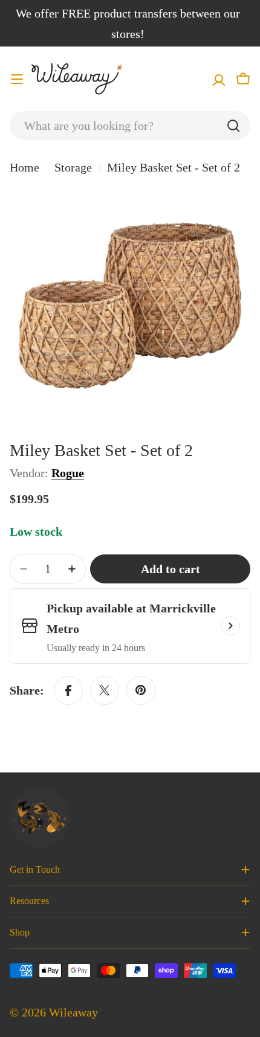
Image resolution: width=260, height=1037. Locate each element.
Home (24, 167)
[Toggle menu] (17, 79)
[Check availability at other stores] (230, 625)
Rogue (67, 473)
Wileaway (73, 1012)
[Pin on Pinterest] (140, 690)
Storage (73, 167)
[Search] (233, 125)
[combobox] (130, 125)
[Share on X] (104, 690)
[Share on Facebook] (68, 690)
